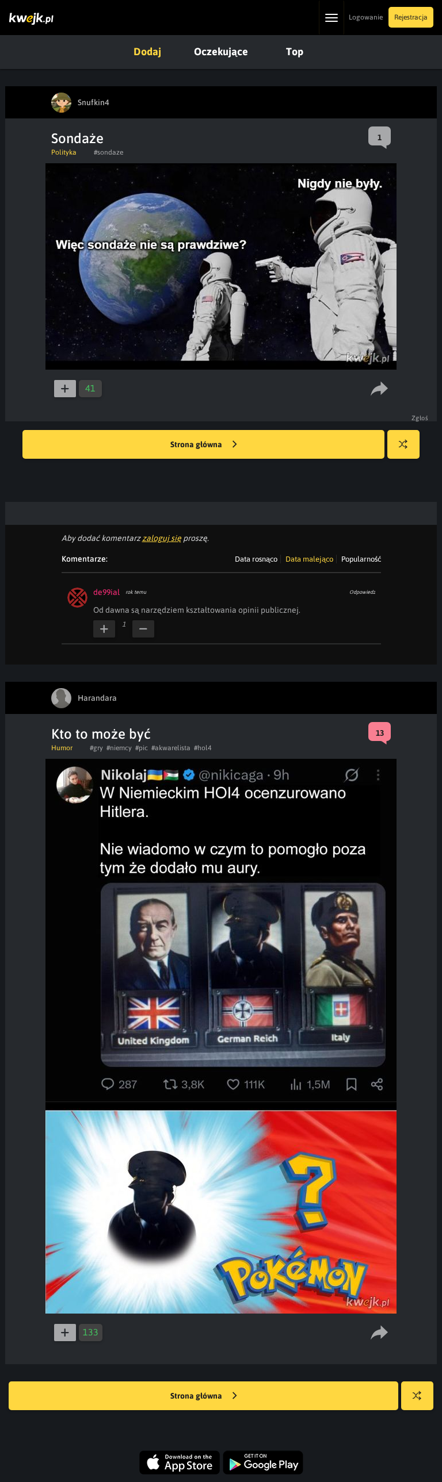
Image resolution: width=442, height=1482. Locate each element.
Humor (62, 748)
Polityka (64, 152)
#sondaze (108, 152)
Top (294, 51)
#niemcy (119, 748)
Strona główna (197, 444)
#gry (96, 748)
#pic (141, 748)
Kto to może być (101, 734)
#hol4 (202, 748)
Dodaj (147, 51)
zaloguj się (161, 538)
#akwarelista (170, 748)
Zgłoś (420, 417)
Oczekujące (221, 51)
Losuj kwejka (403, 444)
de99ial (106, 592)
